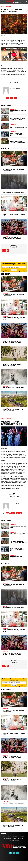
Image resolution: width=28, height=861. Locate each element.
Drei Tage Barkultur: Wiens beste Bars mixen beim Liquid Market (13, 169)
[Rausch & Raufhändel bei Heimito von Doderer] (5, 111)
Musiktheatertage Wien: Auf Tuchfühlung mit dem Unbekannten (17, 142)
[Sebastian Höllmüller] (6, 90)
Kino (15, 98)
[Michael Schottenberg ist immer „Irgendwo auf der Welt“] (14, 203)
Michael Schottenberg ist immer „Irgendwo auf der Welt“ (14, 215)
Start (2, 6)
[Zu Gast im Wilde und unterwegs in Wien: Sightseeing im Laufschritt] (14, 353)
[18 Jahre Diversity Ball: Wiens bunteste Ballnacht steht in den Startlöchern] (14, 227)
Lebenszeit (5, 213)
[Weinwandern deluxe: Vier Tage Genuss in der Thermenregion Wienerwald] (14, 399)
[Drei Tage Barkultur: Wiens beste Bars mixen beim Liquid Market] (14, 158)
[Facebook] (3, 250)
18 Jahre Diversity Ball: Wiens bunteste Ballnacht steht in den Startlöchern (12, 238)
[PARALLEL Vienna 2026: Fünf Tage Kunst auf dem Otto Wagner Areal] (5, 118)
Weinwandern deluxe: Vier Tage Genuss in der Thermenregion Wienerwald (13, 410)
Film (11, 98)
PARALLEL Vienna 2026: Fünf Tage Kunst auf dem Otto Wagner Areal (18, 119)
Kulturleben (8, 6)
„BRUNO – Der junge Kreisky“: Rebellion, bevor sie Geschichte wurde (17, 134)
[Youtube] (8, 250)
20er (7, 98)
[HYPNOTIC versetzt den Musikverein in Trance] (14, 181)
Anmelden (14, 269)
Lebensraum (5, 408)
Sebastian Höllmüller (15, 88)
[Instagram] (5, 250)
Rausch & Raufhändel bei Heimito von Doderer (18, 111)
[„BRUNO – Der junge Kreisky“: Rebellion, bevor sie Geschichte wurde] (5, 134)
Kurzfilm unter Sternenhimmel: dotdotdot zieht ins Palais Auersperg (18, 126)
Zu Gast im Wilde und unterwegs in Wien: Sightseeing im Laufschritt (12, 365)
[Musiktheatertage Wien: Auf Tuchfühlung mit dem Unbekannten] (5, 141)
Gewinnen (5, 191)
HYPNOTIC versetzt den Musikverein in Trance (13, 192)
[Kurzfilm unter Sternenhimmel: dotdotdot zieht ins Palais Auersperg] (5, 126)
